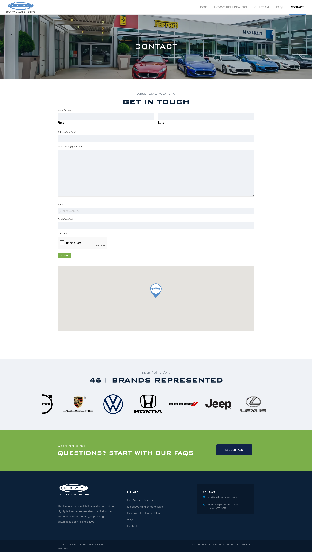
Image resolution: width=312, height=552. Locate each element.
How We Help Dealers (140, 500)
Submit (64, 255)
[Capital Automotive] (21, 7)
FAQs (130, 519)
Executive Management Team (145, 506)
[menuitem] (203, 7)
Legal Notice (63, 548)
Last (161, 122)
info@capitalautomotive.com (223, 497)
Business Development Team (144, 513)
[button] (156, 290)
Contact (132, 526)
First (61, 122)
